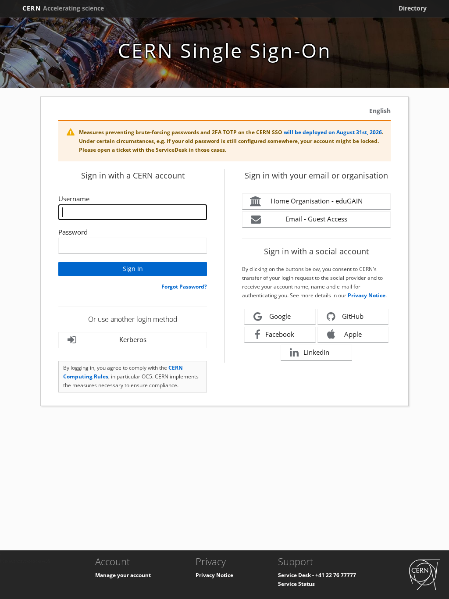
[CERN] (424, 574)
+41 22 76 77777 (335, 575)
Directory (413, 8)
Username (73, 198)
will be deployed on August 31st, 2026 (333, 132)
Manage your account (123, 575)
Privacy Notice (366, 295)
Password (73, 232)
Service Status (296, 584)
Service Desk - (296, 575)
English (380, 111)
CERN (63, 8)
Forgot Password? (184, 286)
